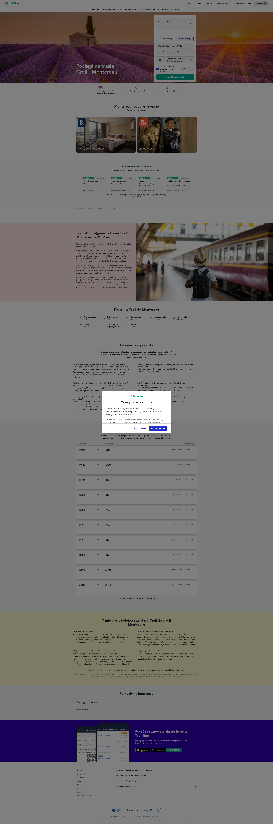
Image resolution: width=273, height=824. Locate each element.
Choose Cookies (140, 428)
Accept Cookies (158, 428)
